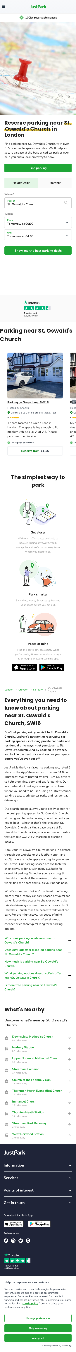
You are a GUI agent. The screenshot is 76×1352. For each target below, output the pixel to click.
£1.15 (35, 451)
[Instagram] (13, 1240)
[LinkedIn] (28, 1240)
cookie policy (30, 1303)
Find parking (38, 168)
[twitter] (20, 1240)
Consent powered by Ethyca (55, 1345)
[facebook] (6, 1240)
